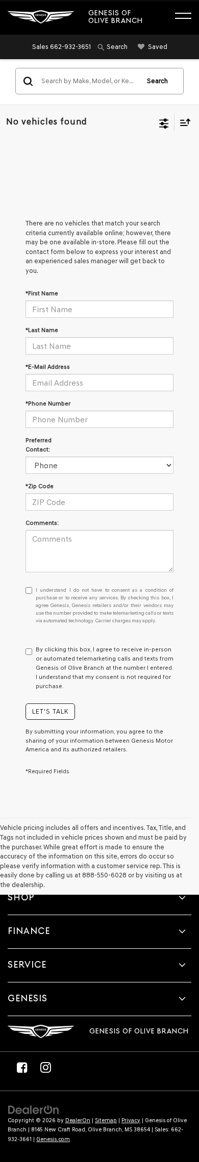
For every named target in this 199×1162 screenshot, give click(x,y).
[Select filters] (164, 122)
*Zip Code (40, 486)
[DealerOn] (34, 1109)
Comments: (42, 522)
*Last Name (42, 330)
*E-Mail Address (48, 366)
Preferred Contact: (39, 445)
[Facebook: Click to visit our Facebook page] (22, 1067)
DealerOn (77, 1120)
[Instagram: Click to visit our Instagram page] (45, 1067)
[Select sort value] (183, 122)
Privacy (130, 1120)
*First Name (42, 293)
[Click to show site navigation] (188, 17)
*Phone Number (48, 403)
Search (157, 81)
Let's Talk (50, 711)
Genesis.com (53, 1139)
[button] (61, 46)
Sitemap (106, 1120)
